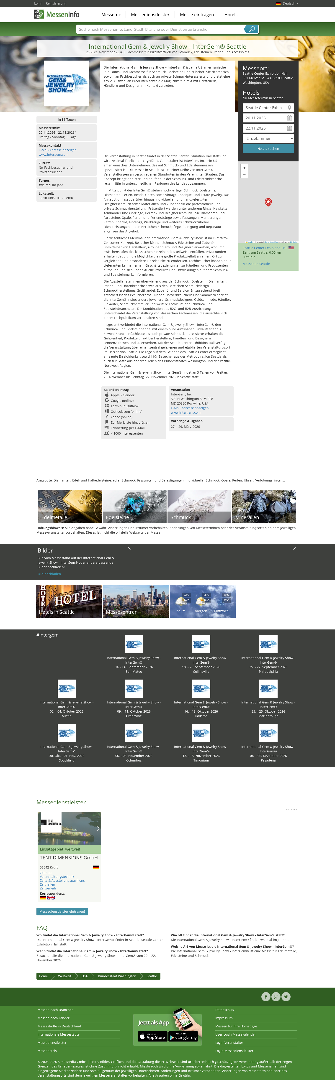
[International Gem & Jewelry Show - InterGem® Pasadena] (268, 733)
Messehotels (47, 1051)
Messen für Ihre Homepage (236, 1026)
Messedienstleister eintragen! (62, 911)
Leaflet (250, 242)
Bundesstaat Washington (117, 976)
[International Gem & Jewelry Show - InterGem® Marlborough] (268, 688)
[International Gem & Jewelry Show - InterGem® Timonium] (201, 733)
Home (43, 976)
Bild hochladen (49, 574)
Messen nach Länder (54, 1018)
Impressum (224, 1018)
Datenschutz (224, 1010)
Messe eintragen (197, 15)
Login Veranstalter (229, 1042)
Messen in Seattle (256, 264)
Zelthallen (47, 884)
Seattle (152, 976)
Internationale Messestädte (59, 1034)
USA (85, 976)
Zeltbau (46, 873)
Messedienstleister (150, 15)
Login (38, 3)
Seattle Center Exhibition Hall (265, 248)
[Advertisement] (167, 122)
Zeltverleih (48, 888)
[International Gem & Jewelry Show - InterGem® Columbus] (134, 733)
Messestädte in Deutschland (59, 1026)
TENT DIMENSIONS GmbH (69, 858)
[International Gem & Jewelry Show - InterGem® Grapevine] (134, 688)
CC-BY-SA (293, 242)
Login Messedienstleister (234, 1051)
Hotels (230, 15)
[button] (268, 202)
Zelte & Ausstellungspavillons (62, 880)
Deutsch (289, 3)
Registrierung (56, 3)
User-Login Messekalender (235, 1034)
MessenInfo (57, 14)
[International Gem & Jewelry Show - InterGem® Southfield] (67, 733)
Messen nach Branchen (56, 1010)
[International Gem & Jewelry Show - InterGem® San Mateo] (134, 644)
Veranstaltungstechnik (57, 876)
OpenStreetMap (271, 242)
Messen (109, 15)
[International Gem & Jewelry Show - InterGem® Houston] (201, 688)
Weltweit (64, 976)
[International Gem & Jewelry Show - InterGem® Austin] (67, 688)
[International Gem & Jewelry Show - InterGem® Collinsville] (201, 644)
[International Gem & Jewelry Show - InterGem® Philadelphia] (268, 644)
